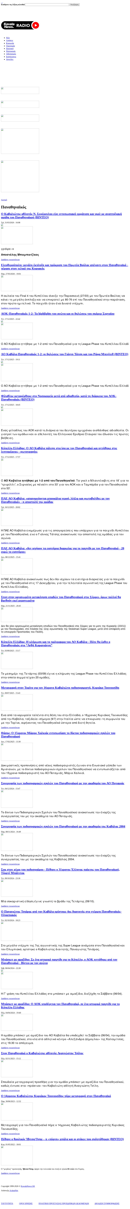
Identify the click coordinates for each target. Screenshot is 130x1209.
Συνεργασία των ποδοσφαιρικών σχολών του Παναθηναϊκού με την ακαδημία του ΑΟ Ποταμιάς (62, 783)
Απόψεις (9, 40)
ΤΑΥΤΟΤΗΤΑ (7, 1203)
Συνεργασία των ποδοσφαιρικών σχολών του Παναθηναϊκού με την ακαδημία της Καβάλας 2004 (63, 826)
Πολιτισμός (10, 51)
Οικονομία (10, 46)
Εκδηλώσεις (11, 57)
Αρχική (4, 200)
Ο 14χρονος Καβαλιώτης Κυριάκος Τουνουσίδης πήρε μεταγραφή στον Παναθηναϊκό (56, 1096)
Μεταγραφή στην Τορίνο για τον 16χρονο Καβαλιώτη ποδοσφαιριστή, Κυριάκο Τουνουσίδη (60, 687)
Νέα (8, 38)
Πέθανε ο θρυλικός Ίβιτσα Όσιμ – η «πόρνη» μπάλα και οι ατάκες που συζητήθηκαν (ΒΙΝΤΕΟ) (62, 1139)
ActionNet (14, 1190)
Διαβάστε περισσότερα (10, 260)
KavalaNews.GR (28, 1186)
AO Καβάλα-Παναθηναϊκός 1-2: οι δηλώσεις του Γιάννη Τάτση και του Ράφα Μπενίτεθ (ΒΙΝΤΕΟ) (64, 354)
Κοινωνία (10, 43)
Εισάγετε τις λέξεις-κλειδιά (13, 4)
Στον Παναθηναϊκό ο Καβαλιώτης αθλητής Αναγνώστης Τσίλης (42, 1053)
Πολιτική (9, 48)
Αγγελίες (9, 59)
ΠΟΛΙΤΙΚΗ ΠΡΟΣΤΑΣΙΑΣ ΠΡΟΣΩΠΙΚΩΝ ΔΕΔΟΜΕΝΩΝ (64, 1203)
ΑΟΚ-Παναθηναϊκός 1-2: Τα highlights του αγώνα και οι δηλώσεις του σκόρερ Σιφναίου (57, 313)
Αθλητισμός (11, 54)
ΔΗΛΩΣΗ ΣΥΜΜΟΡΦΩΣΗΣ (107, 1203)
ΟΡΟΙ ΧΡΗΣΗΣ (25, 1203)
